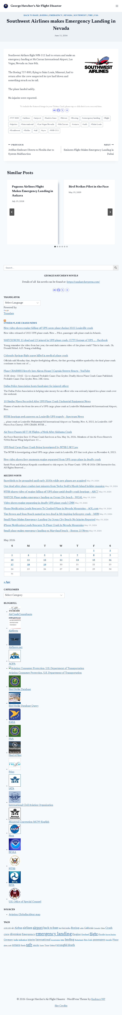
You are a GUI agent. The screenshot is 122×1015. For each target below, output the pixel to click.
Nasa (11, 836)
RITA (11, 885)
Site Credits (61, 1006)
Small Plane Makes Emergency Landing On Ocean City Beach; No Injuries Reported (49, 520)
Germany (8, 940)
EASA (12, 722)
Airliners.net (15, 647)
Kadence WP (98, 999)
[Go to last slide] (12, 212)
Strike (27, 131)
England (85, 935)
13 (61, 560)
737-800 (14, 118)
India (16, 940)
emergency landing (91, 118)
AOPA (12, 664)
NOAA (12, 852)
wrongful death (65, 945)
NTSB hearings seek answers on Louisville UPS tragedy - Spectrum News (44, 417)
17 (12, 565)
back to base (31, 15)
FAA (11, 739)
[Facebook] (58, 110)
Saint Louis (96, 124)
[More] (67, 110)
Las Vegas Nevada (45, 124)
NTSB (12, 869)
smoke (36, 945)
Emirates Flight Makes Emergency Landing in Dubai (89, 149)
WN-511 (54, 131)
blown (63, 118)
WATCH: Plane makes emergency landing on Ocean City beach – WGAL (43, 497)
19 (44, 565)
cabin (82, 928)
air (12, 928)
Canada (97, 928)
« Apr (7, 582)
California (88, 928)
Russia (23, 945)
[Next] (110, 212)
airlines (26, 118)
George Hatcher (110, 934)
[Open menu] (116, 6)
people (109, 940)
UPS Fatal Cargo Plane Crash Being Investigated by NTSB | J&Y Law (41, 447)
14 (77, 560)
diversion (15, 934)
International (27, 124)
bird (60, 928)
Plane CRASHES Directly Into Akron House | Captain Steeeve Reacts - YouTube (47, 371)
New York (88, 940)
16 (110, 560)
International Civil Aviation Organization (31, 805)
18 (28, 565)
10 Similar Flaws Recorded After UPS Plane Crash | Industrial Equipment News (47, 401)
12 (44, 560)
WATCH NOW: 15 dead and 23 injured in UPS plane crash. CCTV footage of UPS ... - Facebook (56, 340)
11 (28, 560)
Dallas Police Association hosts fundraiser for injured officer (36, 386)
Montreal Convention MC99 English (29, 822)
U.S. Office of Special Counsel (25, 902)
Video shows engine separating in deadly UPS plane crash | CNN (39, 503)
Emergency (55, 15)
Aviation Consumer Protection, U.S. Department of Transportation (45, 673)
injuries (13, 124)
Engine (76, 934)
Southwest (80, 15)
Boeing (44, 15)
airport (37, 118)
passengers (99, 939)
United (53, 945)
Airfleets (13, 631)
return (75, 124)
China (103, 928)
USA (96, 15)
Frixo (11, 772)
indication (23, 940)
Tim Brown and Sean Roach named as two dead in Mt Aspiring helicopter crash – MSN (51, 514)
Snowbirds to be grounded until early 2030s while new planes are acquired (45, 481)
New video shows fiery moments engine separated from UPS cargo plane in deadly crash (52, 460)
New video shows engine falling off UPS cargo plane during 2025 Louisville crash (48, 328)
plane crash (7, 945)
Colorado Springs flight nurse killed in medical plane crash (36, 356)
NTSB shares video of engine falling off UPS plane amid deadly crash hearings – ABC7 (51, 492)
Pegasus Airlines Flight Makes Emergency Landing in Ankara (32, 191)
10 (12, 560)
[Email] (54, 110)
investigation (55, 940)
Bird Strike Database (20, 689)
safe (84, 124)
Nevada (68, 15)
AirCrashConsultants (20, 614)
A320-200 (7, 928)
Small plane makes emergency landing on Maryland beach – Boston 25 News (46, 531)
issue (62, 940)
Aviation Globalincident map (24, 914)
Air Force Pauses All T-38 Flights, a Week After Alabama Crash (38, 432)
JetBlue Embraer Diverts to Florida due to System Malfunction (31, 149)
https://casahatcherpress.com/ (83, 282)
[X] (62, 110)
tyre (43, 131)
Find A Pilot (15, 755)
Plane (115, 940)
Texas (46, 945)
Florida (101, 935)
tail (35, 131)
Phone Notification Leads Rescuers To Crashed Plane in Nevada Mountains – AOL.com (51, 508)
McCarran (63, 124)
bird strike (66, 928)
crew (6, 934)
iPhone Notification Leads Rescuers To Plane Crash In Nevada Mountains (44, 525)
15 (93, 560)
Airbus (18, 928)
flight (106, 118)
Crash (108, 928)
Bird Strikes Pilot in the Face (89, 186)
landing (69, 939)
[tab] (55, 246)
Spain (42, 945)
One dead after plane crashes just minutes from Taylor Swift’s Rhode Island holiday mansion (54, 486)
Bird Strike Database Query (24, 706)
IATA (11, 788)
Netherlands (79, 940)
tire (90, 15)
